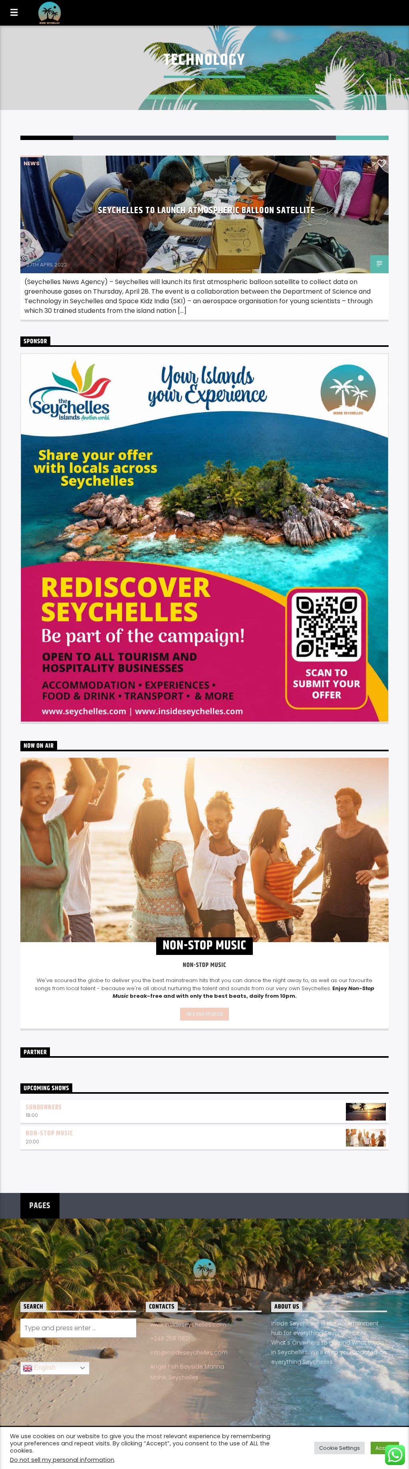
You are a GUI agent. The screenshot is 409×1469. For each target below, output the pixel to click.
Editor (33, 260)
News (32, 163)
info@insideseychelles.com (189, 1353)
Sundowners (44, 1108)
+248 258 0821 (170, 1339)
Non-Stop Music (49, 1134)
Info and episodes (204, 1014)
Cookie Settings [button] (339, 1448)
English (44, 1367)
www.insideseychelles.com (188, 1325)
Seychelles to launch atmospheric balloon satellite (206, 211)
